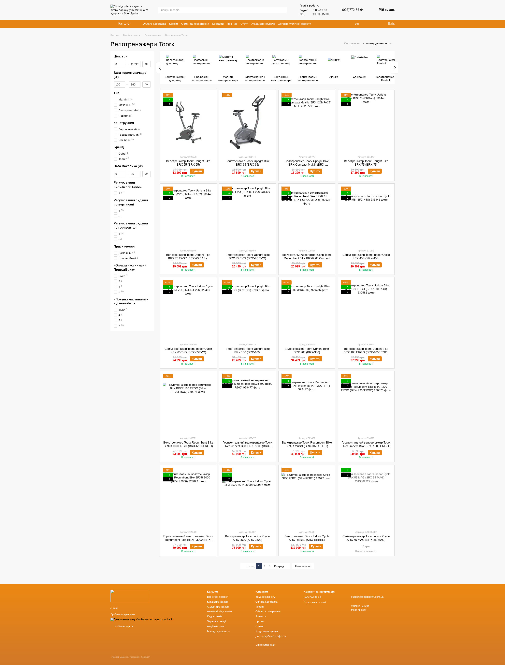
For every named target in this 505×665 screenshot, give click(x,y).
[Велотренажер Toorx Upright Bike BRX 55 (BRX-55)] (188, 122)
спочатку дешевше (375, 43)
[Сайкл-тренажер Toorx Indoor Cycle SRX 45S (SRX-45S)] (366, 216)
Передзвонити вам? (315, 602)
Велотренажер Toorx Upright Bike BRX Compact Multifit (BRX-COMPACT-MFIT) (307, 164)
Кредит (173, 23)
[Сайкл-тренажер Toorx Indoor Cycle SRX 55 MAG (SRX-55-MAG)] (366, 497)
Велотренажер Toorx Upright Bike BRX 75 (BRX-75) (366, 162)
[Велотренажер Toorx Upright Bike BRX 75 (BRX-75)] (366, 122)
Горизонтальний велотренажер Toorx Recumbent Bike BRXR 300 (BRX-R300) (247, 446)
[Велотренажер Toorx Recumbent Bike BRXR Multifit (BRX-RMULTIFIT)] (306, 403)
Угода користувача (263, 23)
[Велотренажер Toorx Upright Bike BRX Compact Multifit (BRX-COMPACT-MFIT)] (306, 122)
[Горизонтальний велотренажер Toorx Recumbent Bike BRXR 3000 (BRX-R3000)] (188, 497)
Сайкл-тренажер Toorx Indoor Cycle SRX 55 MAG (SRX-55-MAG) (366, 538)
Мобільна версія (123, 626)
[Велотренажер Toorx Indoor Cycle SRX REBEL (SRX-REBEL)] (306, 497)
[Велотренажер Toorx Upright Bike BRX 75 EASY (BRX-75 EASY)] (188, 216)
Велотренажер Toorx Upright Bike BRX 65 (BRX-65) (247, 162)
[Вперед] (394, 67)
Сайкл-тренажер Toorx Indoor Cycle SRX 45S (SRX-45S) (366, 256)
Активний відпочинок (219, 611)
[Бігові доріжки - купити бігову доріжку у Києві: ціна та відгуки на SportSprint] (130, 595)
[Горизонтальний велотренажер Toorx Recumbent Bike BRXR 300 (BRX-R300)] (247, 403)
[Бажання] (377, 24)
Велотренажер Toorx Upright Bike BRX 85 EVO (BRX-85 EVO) (247, 256)
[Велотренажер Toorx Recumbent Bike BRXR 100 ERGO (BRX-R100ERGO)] (188, 403)
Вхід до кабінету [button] (265, 596)
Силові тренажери (218, 606)
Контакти (218, 23)
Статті (244, 23)
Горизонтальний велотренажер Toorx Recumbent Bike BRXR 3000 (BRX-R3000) (188, 540)
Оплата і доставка (154, 23)
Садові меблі (215, 616)
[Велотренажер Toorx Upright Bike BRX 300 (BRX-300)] (306, 310)
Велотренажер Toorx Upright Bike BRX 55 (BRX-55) (188, 162)
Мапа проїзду (358, 610)
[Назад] (159, 67)
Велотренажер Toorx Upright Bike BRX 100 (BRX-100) (247, 350)
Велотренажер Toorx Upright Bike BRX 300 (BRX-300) (307, 350)
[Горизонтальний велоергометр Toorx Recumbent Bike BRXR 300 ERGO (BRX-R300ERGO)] (366, 403)
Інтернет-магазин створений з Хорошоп (130, 657)
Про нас (232, 23)
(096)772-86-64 (353, 9)
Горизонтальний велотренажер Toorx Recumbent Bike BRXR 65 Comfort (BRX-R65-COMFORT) (307, 258)
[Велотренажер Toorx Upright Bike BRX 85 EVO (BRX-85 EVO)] (247, 216)
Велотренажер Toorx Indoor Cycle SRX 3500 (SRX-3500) (247, 538)
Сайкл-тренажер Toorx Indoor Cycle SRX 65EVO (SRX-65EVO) (188, 350)
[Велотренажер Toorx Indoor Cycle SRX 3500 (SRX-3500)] (247, 497)
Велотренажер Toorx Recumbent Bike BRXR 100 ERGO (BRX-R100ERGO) (188, 444)
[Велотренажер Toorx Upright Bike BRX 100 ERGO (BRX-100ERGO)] (366, 310)
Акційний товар (216, 626)
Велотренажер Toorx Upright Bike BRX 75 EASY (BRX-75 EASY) (188, 256)
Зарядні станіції (216, 621)
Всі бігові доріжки (217, 596)
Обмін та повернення (195, 23)
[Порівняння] (369, 24)
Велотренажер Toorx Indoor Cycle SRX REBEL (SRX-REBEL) (306, 538)
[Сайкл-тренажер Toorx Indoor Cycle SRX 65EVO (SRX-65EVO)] (188, 310)
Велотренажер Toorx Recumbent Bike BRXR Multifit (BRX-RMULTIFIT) (307, 444)
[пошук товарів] (284, 10)
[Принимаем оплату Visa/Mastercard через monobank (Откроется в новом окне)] (141, 619)
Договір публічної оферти (294, 23)
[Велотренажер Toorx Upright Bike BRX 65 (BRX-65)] (247, 122)
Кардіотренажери (217, 601)
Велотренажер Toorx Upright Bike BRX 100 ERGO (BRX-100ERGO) (366, 350)
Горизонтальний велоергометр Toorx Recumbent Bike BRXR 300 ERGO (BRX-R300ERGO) (366, 446)
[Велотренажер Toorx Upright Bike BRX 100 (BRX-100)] (247, 310)
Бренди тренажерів (218, 631)
